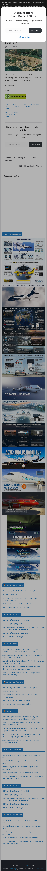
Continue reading (23, 37)
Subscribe (35, 30)
